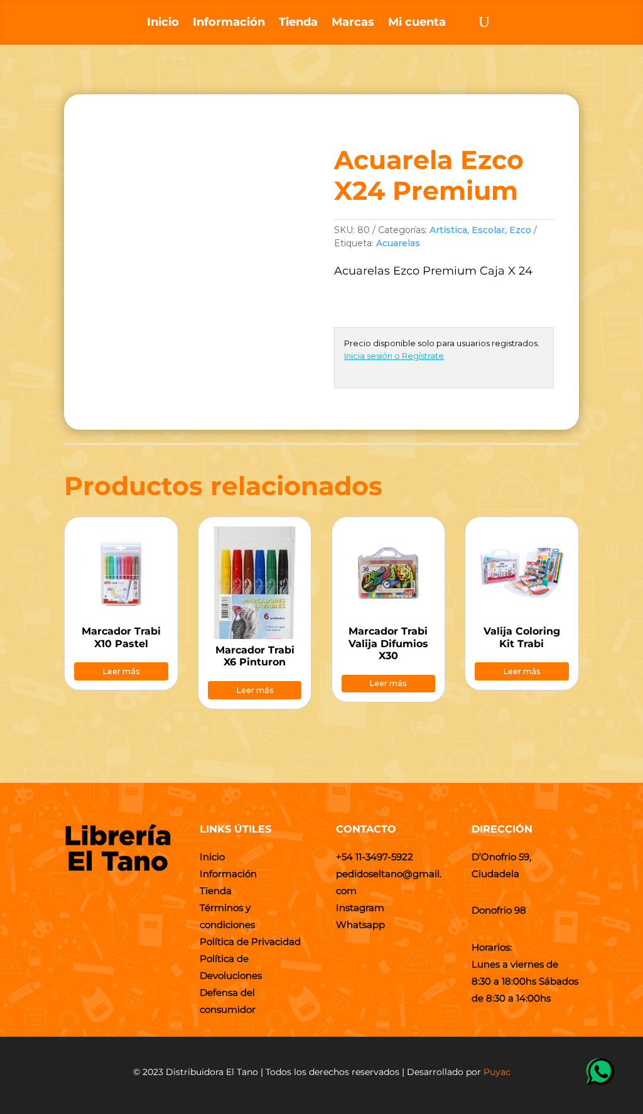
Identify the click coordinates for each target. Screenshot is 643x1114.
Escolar (488, 230)
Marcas (353, 23)
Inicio (163, 23)
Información (229, 23)
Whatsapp (360, 925)
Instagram (360, 908)
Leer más (121, 671)
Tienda (298, 23)
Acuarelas (398, 243)
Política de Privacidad (250, 941)
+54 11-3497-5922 (374, 857)
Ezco (520, 230)
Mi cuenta (417, 23)
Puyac (497, 1072)
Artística (448, 230)
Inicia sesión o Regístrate (394, 356)
